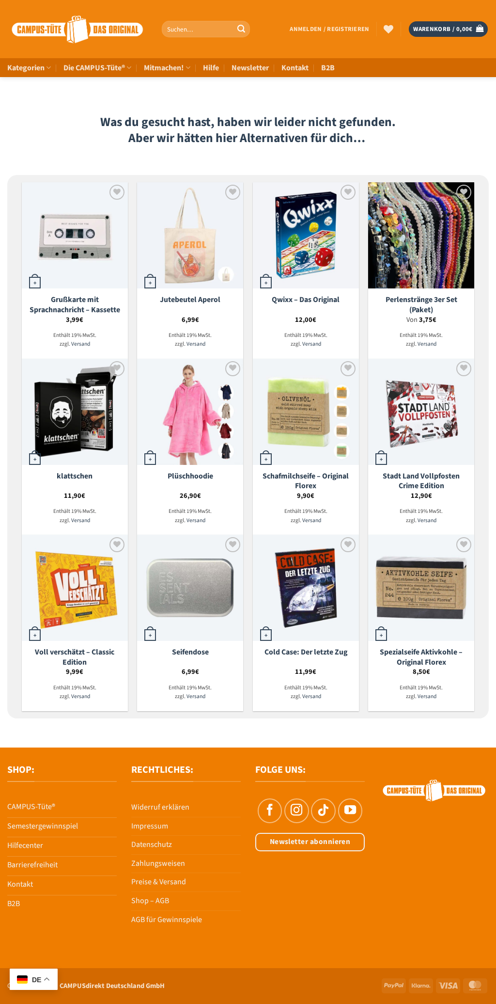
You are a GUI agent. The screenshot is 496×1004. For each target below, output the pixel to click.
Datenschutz (151, 844)
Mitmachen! (164, 68)
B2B (328, 68)
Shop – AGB (150, 900)
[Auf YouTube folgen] (350, 810)
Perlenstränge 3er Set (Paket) (421, 305)
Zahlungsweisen (158, 863)
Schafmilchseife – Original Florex (306, 481)
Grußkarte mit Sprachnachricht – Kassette (75, 305)
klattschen (75, 476)
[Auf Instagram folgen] (296, 810)
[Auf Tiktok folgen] (323, 810)
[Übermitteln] (241, 29)
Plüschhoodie (190, 476)
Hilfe (211, 68)
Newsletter (250, 68)
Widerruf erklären (160, 807)
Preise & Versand (158, 882)
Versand (80, 344)
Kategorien (26, 68)
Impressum (149, 826)
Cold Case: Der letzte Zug (305, 652)
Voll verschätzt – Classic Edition (74, 657)
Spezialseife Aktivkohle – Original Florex (421, 657)
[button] (329, 29)
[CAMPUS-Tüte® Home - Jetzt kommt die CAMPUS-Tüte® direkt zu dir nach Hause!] (77, 29)
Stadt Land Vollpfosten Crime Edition (421, 481)
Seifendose (190, 652)
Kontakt (295, 68)
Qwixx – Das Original (306, 300)
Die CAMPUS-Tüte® (94, 68)
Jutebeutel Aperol (190, 300)
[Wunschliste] (388, 29)
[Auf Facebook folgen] (270, 810)
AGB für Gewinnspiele (166, 919)
